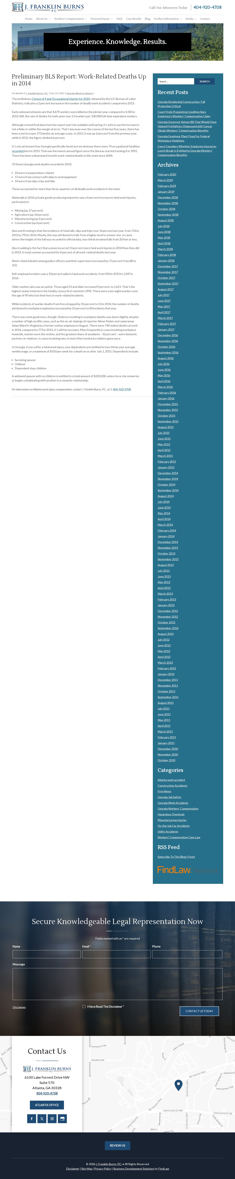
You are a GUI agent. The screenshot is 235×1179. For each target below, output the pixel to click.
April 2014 (164, 519)
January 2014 (166, 536)
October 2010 (166, 760)
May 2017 (164, 306)
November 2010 (168, 754)
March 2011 (165, 731)
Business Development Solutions (133, 1168)
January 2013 (166, 605)
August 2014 (166, 496)
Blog (147, 18)
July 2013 (163, 570)
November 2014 (168, 479)
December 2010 (168, 748)
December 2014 (168, 473)
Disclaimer (19, 1007)
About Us (41, 18)
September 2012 (168, 628)
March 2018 (165, 249)
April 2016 (164, 381)
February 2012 (167, 668)
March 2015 (165, 456)
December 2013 (168, 542)
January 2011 (166, 743)
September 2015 (168, 421)
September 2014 (168, 490)
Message (19, 964)
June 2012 (164, 645)
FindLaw (163, 1168)
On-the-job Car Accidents (174, 826)
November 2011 (168, 685)
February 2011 (167, 737)
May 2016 (164, 375)
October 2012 (166, 622)
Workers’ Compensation (69, 18)
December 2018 (168, 197)
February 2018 (167, 255)
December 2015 (168, 404)
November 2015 (168, 410)
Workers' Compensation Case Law (179, 837)
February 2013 (167, 599)
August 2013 (166, 565)
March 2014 (165, 524)
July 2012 (163, 639)
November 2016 (168, 341)
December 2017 (168, 266)
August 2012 (166, 634)
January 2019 (166, 191)
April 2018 (164, 243)
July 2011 (163, 708)
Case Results (133, 18)
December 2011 (168, 680)
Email (86, 946)
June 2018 (164, 232)
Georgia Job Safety (169, 797)
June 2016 (164, 369)
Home (28, 18)
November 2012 (168, 616)
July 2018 (163, 226)
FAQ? (120, 18)
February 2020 (167, 174)
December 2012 (168, 611)
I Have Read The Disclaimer (105, 1006)
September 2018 (168, 214)
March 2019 (165, 180)
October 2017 (166, 278)
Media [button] (189, 18)
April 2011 (164, 726)
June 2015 (164, 438)
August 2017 (166, 289)
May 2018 (164, 237)
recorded (18, 151)
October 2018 (166, 209)
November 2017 (168, 272)
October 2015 (166, 415)
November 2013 (168, 547)
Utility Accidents (168, 831)
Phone (156, 946)
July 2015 (163, 433)
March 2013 (165, 593)
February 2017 (167, 323)
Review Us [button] (117, 1145)
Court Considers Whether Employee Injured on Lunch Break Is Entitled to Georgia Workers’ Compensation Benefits (187, 151)
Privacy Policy (102, 1168)
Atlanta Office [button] (47, 1105)
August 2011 (166, 703)
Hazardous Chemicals (171, 814)
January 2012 (166, 674)
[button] (232, 1156)
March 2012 (165, 662)
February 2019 (167, 186)
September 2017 (168, 283)
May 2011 (164, 720)
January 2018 (166, 260)
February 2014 (167, 530)
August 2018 (166, 220)
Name (16, 946)
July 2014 (163, 502)
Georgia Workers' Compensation (178, 808)
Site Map (86, 1168)
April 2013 (164, 588)
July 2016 (163, 364)
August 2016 (166, 358)
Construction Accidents (172, 785)
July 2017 (163, 295)
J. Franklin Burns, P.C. (37, 93)
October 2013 (166, 553)
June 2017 (164, 300)
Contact (205, 18)
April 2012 (164, 657)
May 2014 (164, 513)
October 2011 (166, 691)
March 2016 (165, 387)
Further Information (166, 18)
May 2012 (164, 651)
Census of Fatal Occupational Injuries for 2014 (61, 99)
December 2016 (168, 335)
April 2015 (164, 450)
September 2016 (168, 352)
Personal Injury (100, 18)
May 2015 (164, 444)
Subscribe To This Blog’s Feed (176, 856)
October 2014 (166, 484)
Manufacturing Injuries (172, 820)
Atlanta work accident (171, 780)
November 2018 (168, 203)
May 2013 (164, 582)
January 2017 (166, 329)
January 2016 (166, 398)
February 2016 (167, 392)
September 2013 (168, 559)
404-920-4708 (207, 7)
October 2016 (166, 346)
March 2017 (165, 318)
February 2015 (167, 461)
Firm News (164, 791)
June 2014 (164, 507)
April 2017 (164, 312)
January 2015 (166, 467)
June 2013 (164, 576)
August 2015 (166, 427)
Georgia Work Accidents (80, 93)
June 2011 (164, 714)
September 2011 (168, 697)
